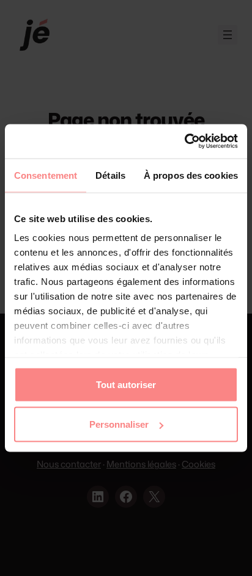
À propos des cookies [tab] (191, 175)
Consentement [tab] (45, 175)
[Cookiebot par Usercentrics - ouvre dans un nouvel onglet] (184, 141)
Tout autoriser (126, 384)
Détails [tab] (110, 175)
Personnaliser (119, 424)
